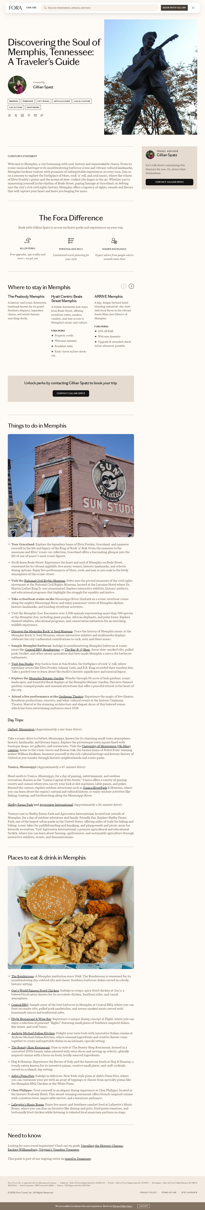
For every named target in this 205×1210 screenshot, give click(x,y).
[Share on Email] (35, 115)
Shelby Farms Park (20, 805)
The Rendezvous (22, 976)
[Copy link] (41, 115)
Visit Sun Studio (22, 664)
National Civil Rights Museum (44, 581)
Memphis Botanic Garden (46, 678)
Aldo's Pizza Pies (22, 1076)
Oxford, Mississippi (21, 729)
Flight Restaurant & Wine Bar (31, 1019)
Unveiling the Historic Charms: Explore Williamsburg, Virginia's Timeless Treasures (65, 1147)
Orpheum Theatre (71, 696)
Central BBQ (19, 1005)
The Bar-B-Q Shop (77, 649)
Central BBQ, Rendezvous (42, 649)
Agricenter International (56, 805)
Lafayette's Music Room (27, 1104)
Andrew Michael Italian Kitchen (33, 1033)
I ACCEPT (143, 1206)
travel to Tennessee (78, 1159)
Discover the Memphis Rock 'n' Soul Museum (41, 631)
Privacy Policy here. (122, 1206)
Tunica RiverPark (95, 788)
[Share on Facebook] (9, 115)
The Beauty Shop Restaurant (30, 1047)
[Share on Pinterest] (28, 115)
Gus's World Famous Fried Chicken (35, 990)
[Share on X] (16, 115)
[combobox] (101, 8)
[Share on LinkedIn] (22, 115)
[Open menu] (193, 8)
